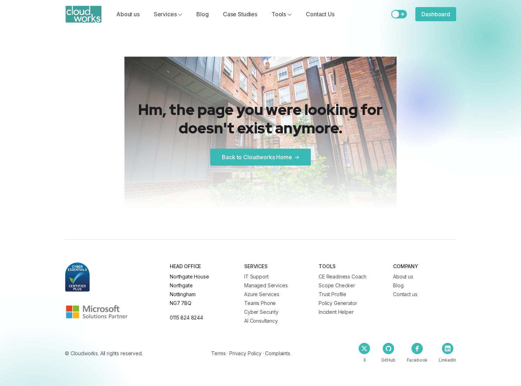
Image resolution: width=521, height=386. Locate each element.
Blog (202, 14)
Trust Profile (332, 294)
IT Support (256, 276)
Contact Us (320, 14)
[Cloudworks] (83, 14)
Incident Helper (336, 312)
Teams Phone (260, 303)
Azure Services (261, 294)
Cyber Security (261, 312)
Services (165, 14)
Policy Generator (338, 303)
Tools (278, 14)
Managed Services (265, 285)
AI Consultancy (261, 321)
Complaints (277, 353)
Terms (218, 353)
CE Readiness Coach (342, 276)
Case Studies (240, 14)
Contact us (405, 294)
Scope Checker (337, 285)
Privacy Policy (245, 353)
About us (128, 14)
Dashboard (435, 14)
